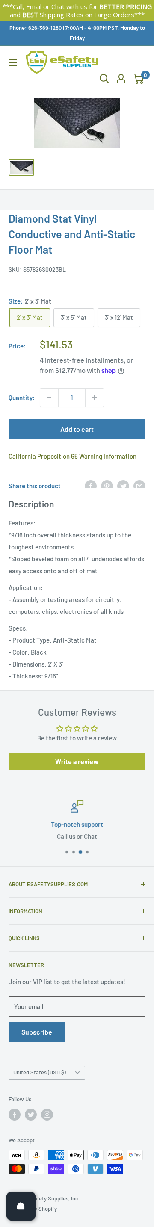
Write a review (77, 761)
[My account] (121, 78)
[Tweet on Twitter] (123, 485)
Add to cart (77, 429)
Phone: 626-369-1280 (35, 27)
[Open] (21, 1206)
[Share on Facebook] (91, 485)
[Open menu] (13, 62)
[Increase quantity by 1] (95, 398)
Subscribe (36, 1032)
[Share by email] (139, 485)
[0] (138, 79)
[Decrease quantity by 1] (49, 398)
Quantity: (22, 397)
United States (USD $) (39, 1072)
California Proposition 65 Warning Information (72, 456)
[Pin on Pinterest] (107, 485)
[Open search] (104, 78)
